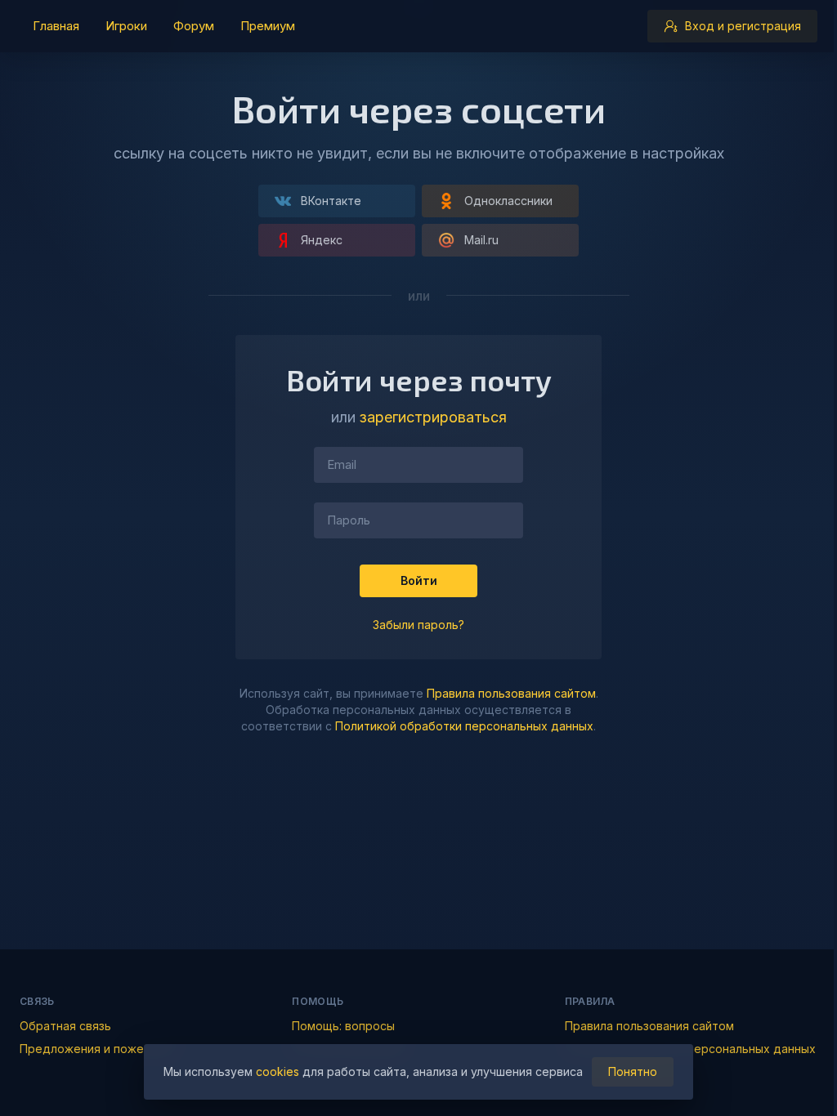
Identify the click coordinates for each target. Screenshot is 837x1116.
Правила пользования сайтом (511, 693)
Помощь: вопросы (343, 1026)
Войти (419, 580)
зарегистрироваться (433, 417)
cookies (277, 1071)
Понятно (632, 1071)
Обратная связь (65, 1026)
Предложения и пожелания (98, 1049)
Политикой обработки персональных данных (464, 726)
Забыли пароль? (418, 625)
